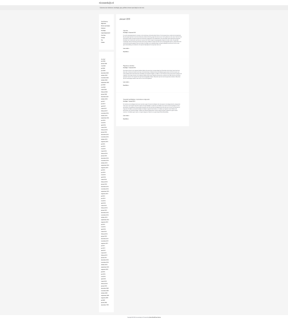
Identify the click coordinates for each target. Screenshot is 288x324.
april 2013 (103, 203)
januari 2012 (104, 236)
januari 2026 (104, 63)
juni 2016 (103, 120)
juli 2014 (103, 170)
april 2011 (103, 250)
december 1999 (105, 305)
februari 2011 (104, 255)
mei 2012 (103, 226)
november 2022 (105, 77)
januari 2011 (104, 257)
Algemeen (103, 23)
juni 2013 (103, 198)
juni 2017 (103, 103)
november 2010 (105, 262)
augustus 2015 (104, 141)
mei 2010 (103, 276)
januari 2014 (104, 184)
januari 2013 (104, 210)
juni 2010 (103, 274)
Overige (103, 37)
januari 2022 (104, 94)
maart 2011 (104, 252)
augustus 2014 (104, 167)
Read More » (126, 51)
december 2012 (105, 212)
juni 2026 (103, 61)
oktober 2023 (104, 75)
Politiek (103, 42)
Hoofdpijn (103, 30)
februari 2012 (104, 234)
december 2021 (105, 96)
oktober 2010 (104, 264)
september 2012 (105, 219)
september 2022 (105, 82)
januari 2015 (104, 155)
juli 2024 (103, 68)
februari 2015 (104, 153)
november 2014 (105, 160)
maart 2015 (104, 151)
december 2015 (105, 134)
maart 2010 (104, 281)
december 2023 (105, 73)
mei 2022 (103, 87)
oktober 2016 (104, 115)
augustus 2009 (104, 297)
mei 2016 (103, 122)
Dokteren (103, 28)
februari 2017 (104, 110)
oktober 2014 (104, 163)
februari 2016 (104, 129)
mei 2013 (103, 200)
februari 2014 (104, 181)
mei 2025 (103, 65)
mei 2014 (103, 174)
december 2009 (105, 288)
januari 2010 (104, 286)
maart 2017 (104, 108)
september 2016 (105, 118)
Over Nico (103, 35)
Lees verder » (126, 48)
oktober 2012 (104, 217)
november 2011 (105, 241)
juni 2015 (103, 146)
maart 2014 (104, 179)
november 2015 (105, 136)
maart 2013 (104, 205)
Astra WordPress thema (155, 317)
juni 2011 (103, 248)
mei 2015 (103, 148)
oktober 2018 (104, 99)
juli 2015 (103, 144)
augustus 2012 (104, 222)
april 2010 (103, 278)
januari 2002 (104, 302)
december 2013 (105, 186)
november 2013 (105, 189)
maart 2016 (104, 127)
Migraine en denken (128, 66)
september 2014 (105, 165)
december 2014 (105, 158)
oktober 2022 (104, 80)
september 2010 (105, 267)
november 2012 (105, 215)
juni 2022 (103, 84)
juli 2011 (103, 245)
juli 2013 (103, 196)
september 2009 (105, 295)
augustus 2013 (104, 193)
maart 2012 (104, 231)
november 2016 (105, 113)
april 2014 (103, 177)
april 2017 (103, 106)
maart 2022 (104, 89)
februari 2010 (104, 283)
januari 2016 (104, 132)
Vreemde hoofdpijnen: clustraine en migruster (136, 99)
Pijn (102, 40)
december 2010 (105, 260)
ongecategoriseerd (105, 33)
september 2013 (105, 191)
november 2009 (105, 290)
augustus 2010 (104, 269)
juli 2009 (103, 300)
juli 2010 (103, 271)
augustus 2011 (104, 243)
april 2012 (103, 229)
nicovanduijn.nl (106, 2)
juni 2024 (103, 70)
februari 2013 (104, 207)
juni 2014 (103, 172)
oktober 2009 (104, 293)
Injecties (125, 30)
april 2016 (103, 125)
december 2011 (105, 238)
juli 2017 (103, 101)
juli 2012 (103, 224)
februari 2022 (104, 92)
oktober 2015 (104, 139)
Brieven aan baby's (105, 25)
